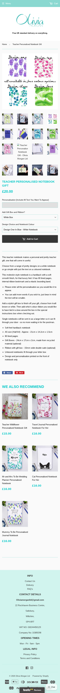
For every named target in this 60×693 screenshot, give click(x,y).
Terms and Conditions (30, 658)
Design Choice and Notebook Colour (18, 224)
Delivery (30, 585)
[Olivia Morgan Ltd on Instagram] (31, 668)
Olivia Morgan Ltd (23, 676)
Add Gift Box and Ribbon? (13, 212)
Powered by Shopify (41, 676)
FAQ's (30, 589)
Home (4, 44)
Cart (55, 3)
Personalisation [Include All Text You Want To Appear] (25, 200)
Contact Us (30, 581)
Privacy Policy (30, 654)
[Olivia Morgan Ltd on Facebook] (27, 668)
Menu (8, 3)
